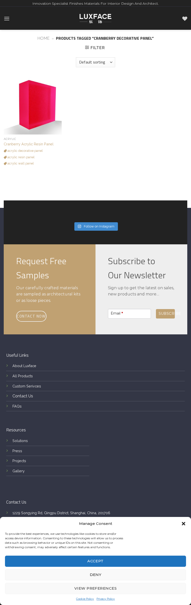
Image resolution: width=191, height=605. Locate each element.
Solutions (20, 441)
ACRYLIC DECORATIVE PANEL (25, 151)
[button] (183, 523)
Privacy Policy (105, 599)
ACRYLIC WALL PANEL (20, 163)
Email (117, 313)
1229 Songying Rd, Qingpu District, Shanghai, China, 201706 (61, 513)
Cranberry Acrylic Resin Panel (28, 144)
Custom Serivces (26, 386)
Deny (95, 574)
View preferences (95, 588)
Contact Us (22, 396)
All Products (22, 376)
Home (43, 38)
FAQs (17, 406)
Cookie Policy (85, 599)
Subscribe (167, 313)
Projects (19, 461)
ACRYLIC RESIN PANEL (21, 157)
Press (17, 451)
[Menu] (7, 18)
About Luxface (24, 366)
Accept (95, 561)
